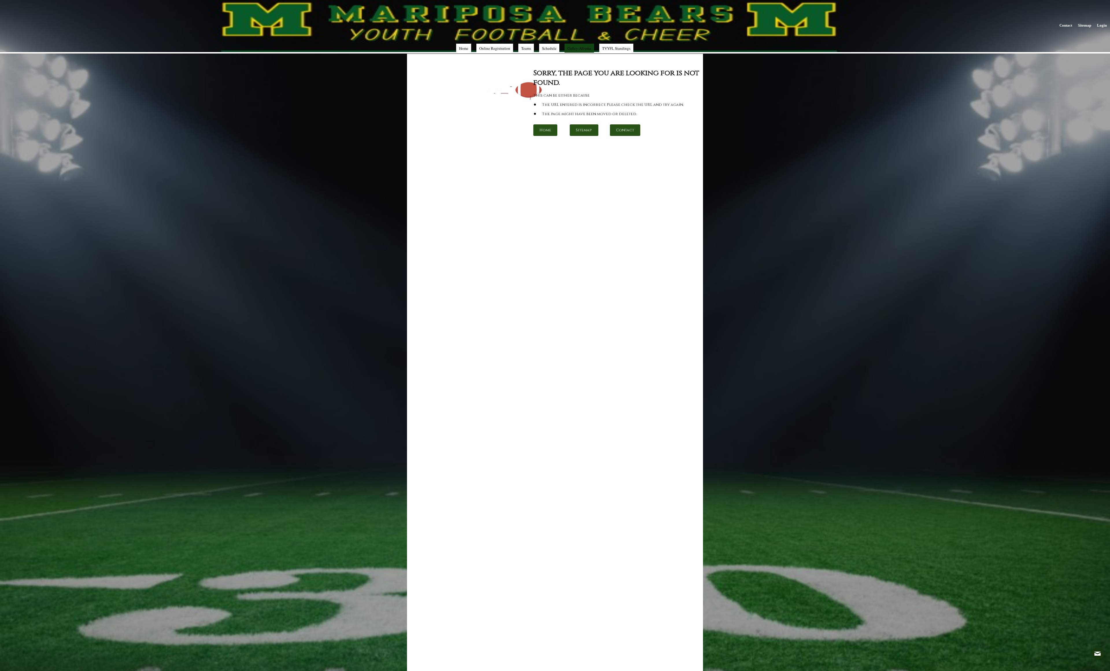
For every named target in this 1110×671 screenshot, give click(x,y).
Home (545, 130)
